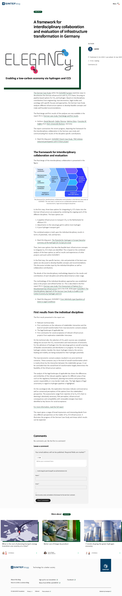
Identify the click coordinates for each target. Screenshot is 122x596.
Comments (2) (92, 65)
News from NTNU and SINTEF (49, 583)
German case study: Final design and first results (61, 116)
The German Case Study (42, 93)
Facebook (70, 580)
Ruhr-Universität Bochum (56, 124)
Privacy (29, 591)
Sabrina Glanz (72, 121)
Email (37, 484)
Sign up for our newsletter (47, 580)
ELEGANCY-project (65, 93)
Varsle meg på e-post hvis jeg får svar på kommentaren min (52, 471)
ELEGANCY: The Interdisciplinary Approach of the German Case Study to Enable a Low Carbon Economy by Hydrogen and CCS (61, 291)
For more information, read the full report (49, 407)
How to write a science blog (20, 583)
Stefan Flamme (60, 121)
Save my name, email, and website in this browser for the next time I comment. (55, 495)
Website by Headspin (104, 591)
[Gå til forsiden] (20, 567)
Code (39, 457)
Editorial (37, 591)
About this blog (16, 580)
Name (37, 475)
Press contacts (46, 591)
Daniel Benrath (49, 121)
